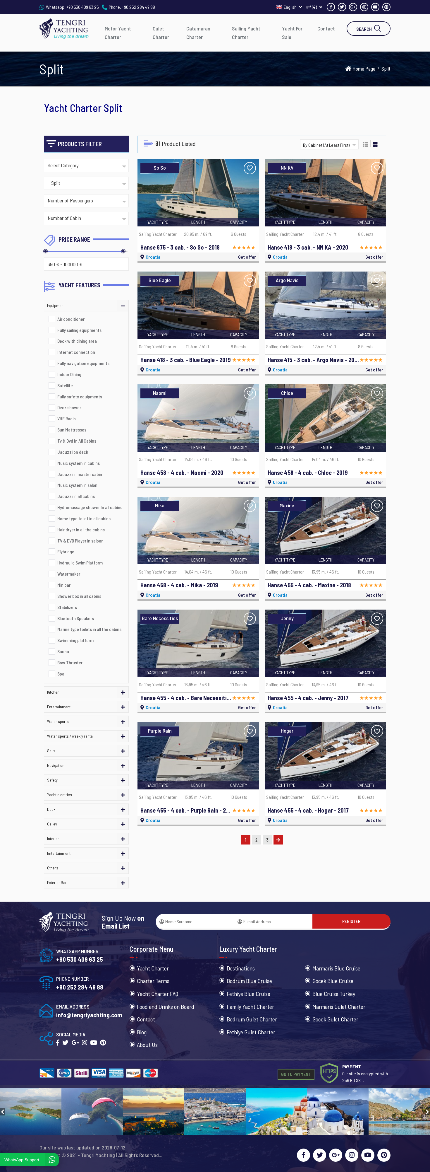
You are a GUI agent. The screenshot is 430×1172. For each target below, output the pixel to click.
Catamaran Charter (198, 32)
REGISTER (351, 921)
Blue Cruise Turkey (333, 993)
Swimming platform (75, 640)
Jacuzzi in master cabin (79, 474)
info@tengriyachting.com (89, 1015)
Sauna (63, 651)
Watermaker (68, 573)
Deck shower (69, 407)
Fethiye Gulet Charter (251, 1031)
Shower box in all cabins (79, 596)
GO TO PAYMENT (296, 1074)
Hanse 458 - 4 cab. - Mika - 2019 (179, 584)
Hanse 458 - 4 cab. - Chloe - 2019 (308, 472)
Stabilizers (67, 607)
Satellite (65, 385)
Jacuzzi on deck (72, 452)
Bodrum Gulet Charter (252, 1019)
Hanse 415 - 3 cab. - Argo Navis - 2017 (313, 359)
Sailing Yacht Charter (246, 32)
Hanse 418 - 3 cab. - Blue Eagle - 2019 (185, 359)
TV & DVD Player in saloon (80, 540)
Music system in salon (77, 485)
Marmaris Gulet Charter (338, 1006)
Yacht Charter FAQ (157, 993)
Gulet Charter (161, 32)
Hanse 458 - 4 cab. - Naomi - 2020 (181, 472)
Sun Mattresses (71, 429)
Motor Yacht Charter (118, 32)
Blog (142, 1031)
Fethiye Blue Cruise (248, 993)
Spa (60, 673)
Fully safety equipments (79, 396)
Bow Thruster (69, 662)
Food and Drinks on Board (165, 1006)
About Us (147, 1044)
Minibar (63, 585)
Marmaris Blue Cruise (336, 968)
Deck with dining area (77, 341)
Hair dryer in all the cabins (81, 529)
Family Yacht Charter (250, 1006)
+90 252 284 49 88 (138, 7)
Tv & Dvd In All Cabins (76, 440)
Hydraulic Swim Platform (80, 562)
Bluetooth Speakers (75, 618)
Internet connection (76, 352)
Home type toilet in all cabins (84, 518)
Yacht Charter (153, 968)
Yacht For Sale (292, 32)
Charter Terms (153, 980)
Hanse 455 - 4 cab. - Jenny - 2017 (308, 697)
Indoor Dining (69, 374)
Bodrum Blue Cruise (249, 980)
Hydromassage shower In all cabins (89, 507)
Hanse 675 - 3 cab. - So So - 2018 (180, 247)
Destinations (241, 968)
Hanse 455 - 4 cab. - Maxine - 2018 (309, 584)
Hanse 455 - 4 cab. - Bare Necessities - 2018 (186, 697)
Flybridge (65, 551)
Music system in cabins (78, 463)
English (290, 7)
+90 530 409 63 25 (82, 7)
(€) (314, 7)
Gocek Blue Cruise (332, 980)
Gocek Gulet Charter (335, 1019)
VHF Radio (66, 418)
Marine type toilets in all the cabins (89, 629)
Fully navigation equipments (83, 363)
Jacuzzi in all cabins (76, 496)
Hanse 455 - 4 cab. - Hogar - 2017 (308, 810)
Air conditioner (71, 319)
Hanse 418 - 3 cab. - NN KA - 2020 (308, 247)
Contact (326, 28)
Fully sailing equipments (79, 330)
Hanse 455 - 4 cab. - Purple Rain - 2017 (186, 810)
